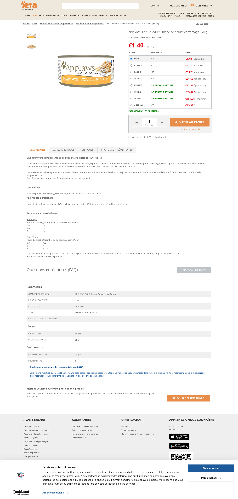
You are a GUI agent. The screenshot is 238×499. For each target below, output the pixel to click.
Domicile (113, 15)
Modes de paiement (31, 452)
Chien (27, 15)
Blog (123, 15)
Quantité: (149, 125)
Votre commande (79, 437)
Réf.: (154, 37)
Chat (34, 15)
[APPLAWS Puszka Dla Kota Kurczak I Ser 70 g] (86, 71)
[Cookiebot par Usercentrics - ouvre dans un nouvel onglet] (21, 492)
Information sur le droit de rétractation (137, 434)
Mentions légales (30, 437)
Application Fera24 (31, 426)
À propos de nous (31, 456)
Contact (172, 429)
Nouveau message (194, 270)
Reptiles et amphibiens (94, 15)
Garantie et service (128, 430)
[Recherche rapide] (136, 5)
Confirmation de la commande (85, 426)
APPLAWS (145, 37)
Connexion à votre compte (83, 430)
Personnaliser (209, 477)
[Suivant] (211, 24)
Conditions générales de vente (36, 430)
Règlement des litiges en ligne (35, 441)
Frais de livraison (30, 445)
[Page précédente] (193, 24)
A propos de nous (176, 426)
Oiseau (64, 15)
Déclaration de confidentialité (35, 434)
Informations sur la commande (85, 434)
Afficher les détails (53, 492)
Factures (124, 426)
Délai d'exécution (30, 449)
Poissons (75, 15)
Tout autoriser (211, 468)
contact (156, 5)
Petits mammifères (49, 15)
